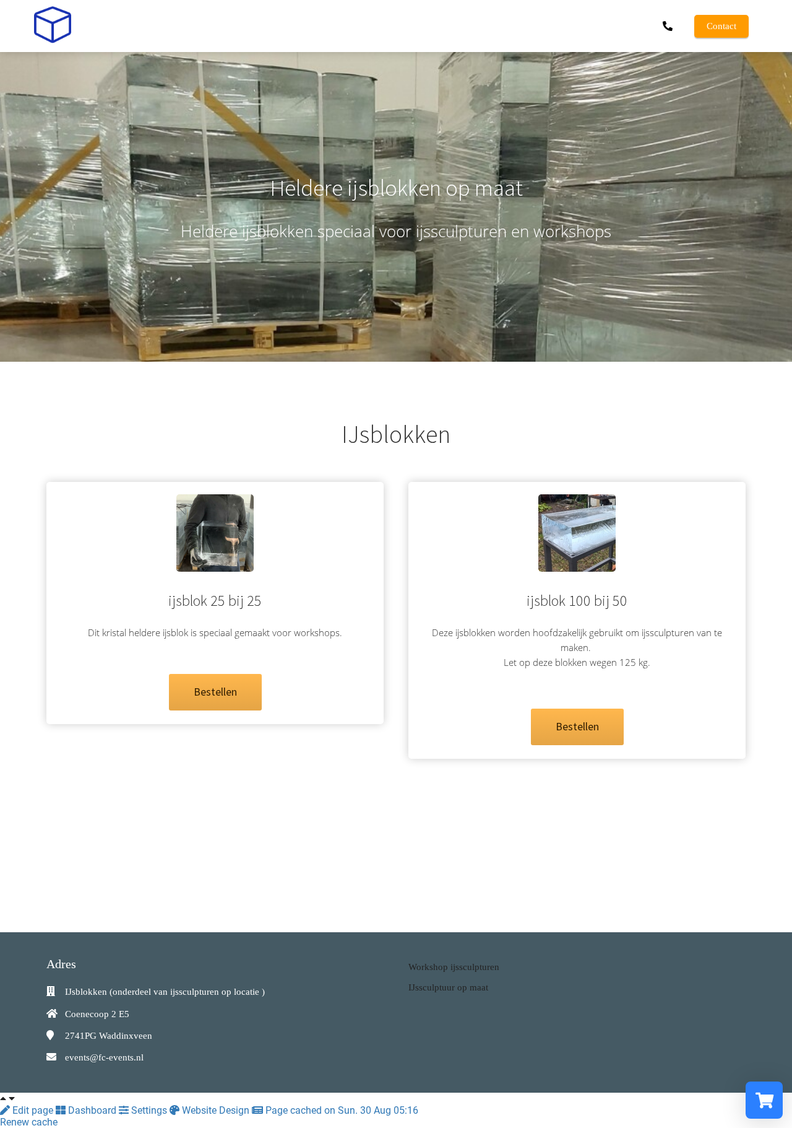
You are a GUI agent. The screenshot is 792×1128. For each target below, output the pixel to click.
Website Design (215, 1110)
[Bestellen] (215, 707)
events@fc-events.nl (104, 1057)
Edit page (33, 1110)
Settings (149, 1110)
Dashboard (92, 1110)
